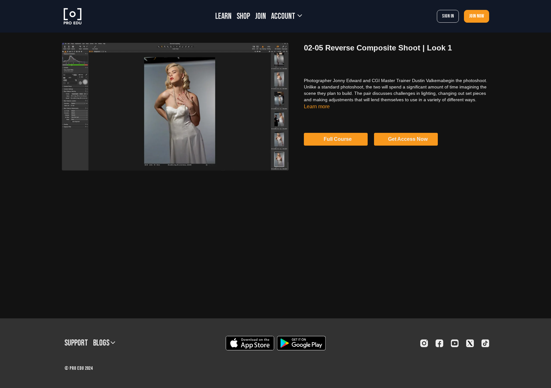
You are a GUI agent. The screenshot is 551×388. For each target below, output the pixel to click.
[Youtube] (455, 343)
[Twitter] (470, 343)
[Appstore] (249, 343)
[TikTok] (485, 343)
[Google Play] (301, 343)
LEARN (223, 16)
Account (284, 16)
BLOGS (102, 343)
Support (76, 343)
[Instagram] (424, 343)
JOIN (260, 16)
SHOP (243, 16)
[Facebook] (439, 343)
